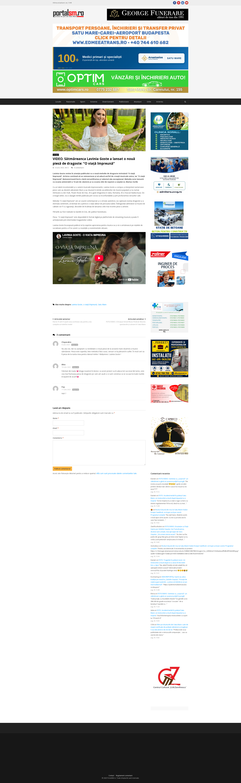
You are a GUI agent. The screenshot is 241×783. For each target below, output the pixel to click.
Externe (93, 101)
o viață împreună (90, 304)
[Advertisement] (99, 488)
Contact (111, 775)
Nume (56, 418)
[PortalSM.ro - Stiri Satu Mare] (68, 16)
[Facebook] (174, 2)
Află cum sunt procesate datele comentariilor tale (116, 473)
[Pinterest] (178, 2)
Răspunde (75, 345)
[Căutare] (185, 102)
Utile (149, 101)
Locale (58, 101)
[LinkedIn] (182, 2)
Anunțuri (138, 101)
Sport (82, 101)
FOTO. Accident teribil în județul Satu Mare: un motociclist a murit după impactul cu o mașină (168, 498)
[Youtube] (186, 2)
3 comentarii (79, 167)
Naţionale (70, 101)
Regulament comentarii (124, 775)
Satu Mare (102, 304)
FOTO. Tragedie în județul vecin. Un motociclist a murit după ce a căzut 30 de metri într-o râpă (168, 562)
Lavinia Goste (76, 304)
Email (56, 428)
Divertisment (108, 101)
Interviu (159, 101)
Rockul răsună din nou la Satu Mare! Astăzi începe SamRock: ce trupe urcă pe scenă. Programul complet (169, 512)
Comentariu (58, 438)
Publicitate (124, 101)
